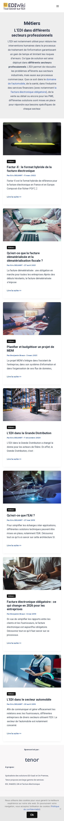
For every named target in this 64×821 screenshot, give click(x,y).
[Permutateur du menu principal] (57, 6)
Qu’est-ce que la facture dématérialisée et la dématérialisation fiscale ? (25, 256)
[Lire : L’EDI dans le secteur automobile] (32, 670)
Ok (32, 814)
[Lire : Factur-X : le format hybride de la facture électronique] (32, 138)
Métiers (11, 161)
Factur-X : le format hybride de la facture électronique (29, 169)
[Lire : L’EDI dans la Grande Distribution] (32, 404)
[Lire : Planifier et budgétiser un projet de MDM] (32, 318)
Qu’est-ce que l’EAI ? (21, 515)
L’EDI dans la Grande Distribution (29, 433)
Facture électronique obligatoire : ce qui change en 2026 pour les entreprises (31, 605)
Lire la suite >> (14, 197)
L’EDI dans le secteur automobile (29, 699)
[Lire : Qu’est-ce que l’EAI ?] (32, 486)
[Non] (60, 808)
